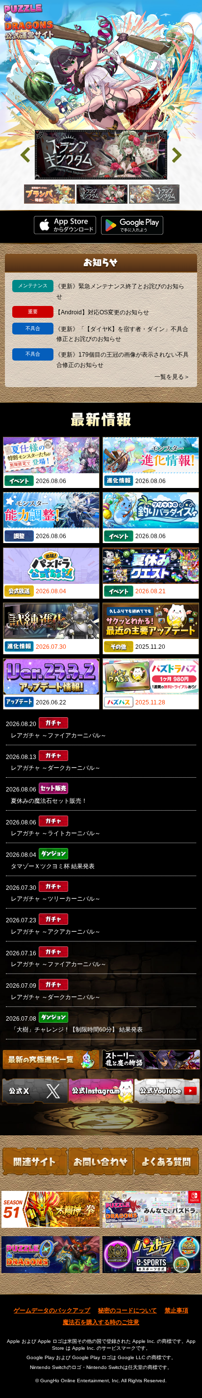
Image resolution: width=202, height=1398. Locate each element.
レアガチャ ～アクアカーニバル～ (56, 931)
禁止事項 (176, 1310)
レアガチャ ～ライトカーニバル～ (56, 833)
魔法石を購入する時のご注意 (101, 1322)
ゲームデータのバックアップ (52, 1310)
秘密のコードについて (127, 1310)
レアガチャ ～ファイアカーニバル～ (58, 735)
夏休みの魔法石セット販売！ (49, 800)
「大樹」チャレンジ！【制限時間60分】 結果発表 (77, 1029)
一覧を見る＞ (172, 376)
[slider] (101, 155)
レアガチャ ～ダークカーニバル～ (56, 767)
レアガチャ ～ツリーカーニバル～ (56, 898)
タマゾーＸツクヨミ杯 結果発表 (53, 866)
